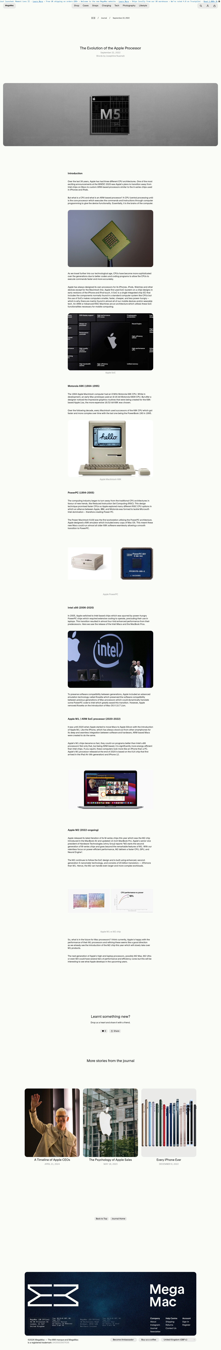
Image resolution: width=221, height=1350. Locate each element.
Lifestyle (143, 5)
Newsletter (155, 1331)
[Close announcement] (219, 1)
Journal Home (118, 1218)
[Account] (208, 6)
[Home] (93, 18)
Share (116, 1031)
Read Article (52, 1122)
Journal (104, 18)
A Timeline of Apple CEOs (52, 1160)
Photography (129, 5)
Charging (106, 5)
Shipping (170, 1321)
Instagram (155, 1325)
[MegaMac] (9, 6)
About (153, 1321)
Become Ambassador (123, 1339)
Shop (76, 5)
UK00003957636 (60, 1342)
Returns (169, 1325)
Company (155, 1318)
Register (186, 1325)
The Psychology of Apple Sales (110, 1160)
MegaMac (40, 1339)
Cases (86, 5)
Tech (117, 5)
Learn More (38, 1)
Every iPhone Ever (169, 1160)
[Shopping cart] (214, 6)
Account (186, 1318)
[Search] (201, 6)
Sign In (185, 1321)
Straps (95, 5)
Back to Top (101, 1218)
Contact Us (171, 1328)
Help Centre (171, 1318)
